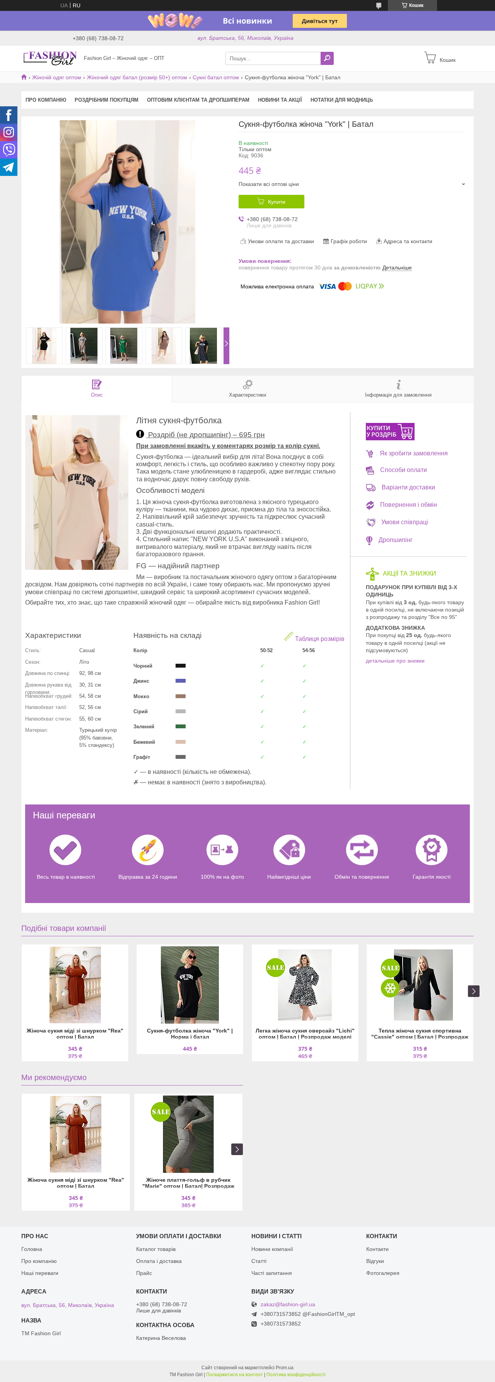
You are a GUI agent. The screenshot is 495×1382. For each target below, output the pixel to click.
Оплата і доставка (159, 1261)
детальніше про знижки (395, 661)
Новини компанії (272, 1249)
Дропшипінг (396, 540)
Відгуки (375, 1261)
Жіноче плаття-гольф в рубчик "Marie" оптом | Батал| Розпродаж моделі (188, 1183)
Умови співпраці (404, 522)
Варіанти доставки (408, 487)
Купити (276, 202)
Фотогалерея (382, 1273)
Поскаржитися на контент (234, 1374)
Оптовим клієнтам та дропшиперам (198, 100)
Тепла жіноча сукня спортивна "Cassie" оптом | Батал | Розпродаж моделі (419, 1034)
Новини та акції (280, 100)
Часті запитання (271, 1273)
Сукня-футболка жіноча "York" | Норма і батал (190, 1034)
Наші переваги (39, 1273)
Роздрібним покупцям (106, 100)
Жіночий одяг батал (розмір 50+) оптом (137, 77)
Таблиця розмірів (319, 639)
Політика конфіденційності (296, 1374)
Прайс (144, 1273)
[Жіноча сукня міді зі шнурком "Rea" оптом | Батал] (75, 985)
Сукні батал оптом (216, 77)
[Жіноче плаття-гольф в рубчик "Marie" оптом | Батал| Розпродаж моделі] (188, 1134)
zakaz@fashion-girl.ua (288, 1304)
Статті (258, 1261)
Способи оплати (403, 470)
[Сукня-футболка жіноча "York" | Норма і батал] (189, 985)
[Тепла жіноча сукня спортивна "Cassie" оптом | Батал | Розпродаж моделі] (420, 985)
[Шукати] (327, 58)
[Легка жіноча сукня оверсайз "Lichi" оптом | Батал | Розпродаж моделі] (305, 985)
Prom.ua (285, 1367)
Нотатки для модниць (342, 100)
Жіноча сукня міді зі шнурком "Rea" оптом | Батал (75, 1034)
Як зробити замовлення (414, 453)
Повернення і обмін (408, 504)
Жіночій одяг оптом (56, 77)
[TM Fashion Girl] (50, 58)
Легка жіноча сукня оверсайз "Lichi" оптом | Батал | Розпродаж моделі (305, 1034)
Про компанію (46, 100)
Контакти (377, 1249)
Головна (31, 1249)
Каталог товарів (156, 1249)
